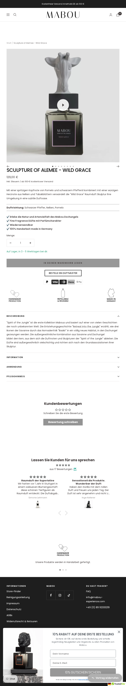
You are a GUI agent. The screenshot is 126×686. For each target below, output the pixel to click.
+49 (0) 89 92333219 (98, 607)
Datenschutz (14, 609)
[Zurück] (8, 166)
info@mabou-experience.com (95, 599)
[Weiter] (118, 166)
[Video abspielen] (63, 105)
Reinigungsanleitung (18, 597)
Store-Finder (14, 591)
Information (15, 357)
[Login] (110, 14)
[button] (60, 513)
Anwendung (14, 366)
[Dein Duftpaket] (117, 14)
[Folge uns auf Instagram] (59, 595)
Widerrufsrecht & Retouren (22, 621)
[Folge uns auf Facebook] (50, 595)
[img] (63, 465)
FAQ (88, 591)
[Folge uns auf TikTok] (69, 595)
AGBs (9, 615)
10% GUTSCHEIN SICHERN (83, 672)
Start (9, 43)
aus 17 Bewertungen (61, 469)
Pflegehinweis (16, 376)
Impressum (13, 603)
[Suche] (14, 14)
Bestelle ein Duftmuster (63, 273)
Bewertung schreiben (63, 422)
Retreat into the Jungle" (86, 326)
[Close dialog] (119, 632)
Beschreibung (16, 316)
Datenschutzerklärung (85, 680)
